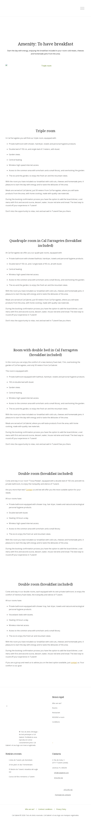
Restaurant (56, 713)
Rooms (54, 708)
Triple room (45, 130)
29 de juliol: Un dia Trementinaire (21, 765)
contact (74, 662)
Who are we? (56, 703)
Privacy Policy (61, 809)
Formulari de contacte (63, 795)
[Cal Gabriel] (58, 742)
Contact (29, 489)
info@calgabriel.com (61, 773)
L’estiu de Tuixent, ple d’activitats (20, 760)
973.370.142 (58, 778)
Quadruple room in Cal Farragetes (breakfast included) (45, 243)
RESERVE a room (58, 717)
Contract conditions (45, 809)
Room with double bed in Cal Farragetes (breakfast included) (45, 352)
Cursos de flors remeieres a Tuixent (22, 777)
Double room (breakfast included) (45, 473)
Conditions (56, 722)
